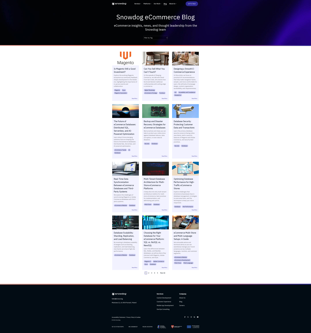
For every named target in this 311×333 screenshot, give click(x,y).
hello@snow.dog (117, 299)
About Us (172, 4)
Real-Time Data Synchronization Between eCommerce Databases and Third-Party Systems (124, 185)
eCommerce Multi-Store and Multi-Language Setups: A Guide (185, 235)
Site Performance (188, 206)
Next (162, 273)
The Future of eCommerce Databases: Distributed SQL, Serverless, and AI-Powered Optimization (125, 127)
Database (117, 153)
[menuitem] (119, 317)
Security (147, 143)
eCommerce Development (182, 260)
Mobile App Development (165, 305)
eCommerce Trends (120, 150)
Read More (134, 98)
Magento (117, 90)
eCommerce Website (121, 205)
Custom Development (164, 298)
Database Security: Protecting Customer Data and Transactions (184, 124)
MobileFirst (178, 95)
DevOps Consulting (163, 309)
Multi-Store (148, 204)
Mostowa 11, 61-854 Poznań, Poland (124, 303)
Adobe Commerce (158, 261)
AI (129, 150)
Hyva (123, 90)
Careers (182, 305)
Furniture (162, 93)
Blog (165, 4)
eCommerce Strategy (151, 93)
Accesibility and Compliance (187, 92)
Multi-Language (188, 263)
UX (175, 92)
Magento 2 (148, 261)
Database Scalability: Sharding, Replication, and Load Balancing (124, 235)
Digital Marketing (150, 90)
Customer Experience (164, 302)
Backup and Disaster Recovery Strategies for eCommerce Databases (155, 124)
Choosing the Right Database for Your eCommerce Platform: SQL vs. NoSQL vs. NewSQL (154, 239)
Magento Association (121, 93)
